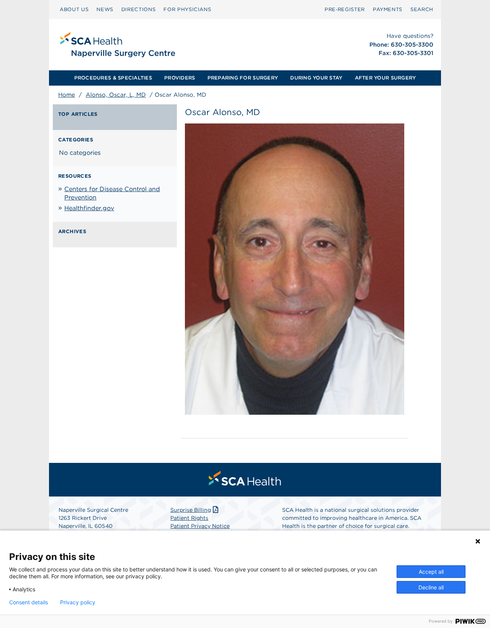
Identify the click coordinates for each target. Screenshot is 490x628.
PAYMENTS (387, 9)
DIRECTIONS (138, 9)
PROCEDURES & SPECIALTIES (113, 78)
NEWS (104, 9)
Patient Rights (189, 518)
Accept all (431, 571)
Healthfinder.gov (89, 208)
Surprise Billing (190, 510)
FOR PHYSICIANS (187, 9)
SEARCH (421, 9)
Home (66, 94)
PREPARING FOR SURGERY (242, 78)
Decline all (431, 587)
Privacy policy (77, 602)
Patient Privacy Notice (200, 526)
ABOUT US (74, 9)
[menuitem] (74, 9)
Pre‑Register (345, 9)
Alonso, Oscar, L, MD (116, 94)
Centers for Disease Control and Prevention (112, 193)
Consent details (28, 602)
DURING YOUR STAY (316, 78)
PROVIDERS (179, 78)
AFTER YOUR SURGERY (385, 78)
